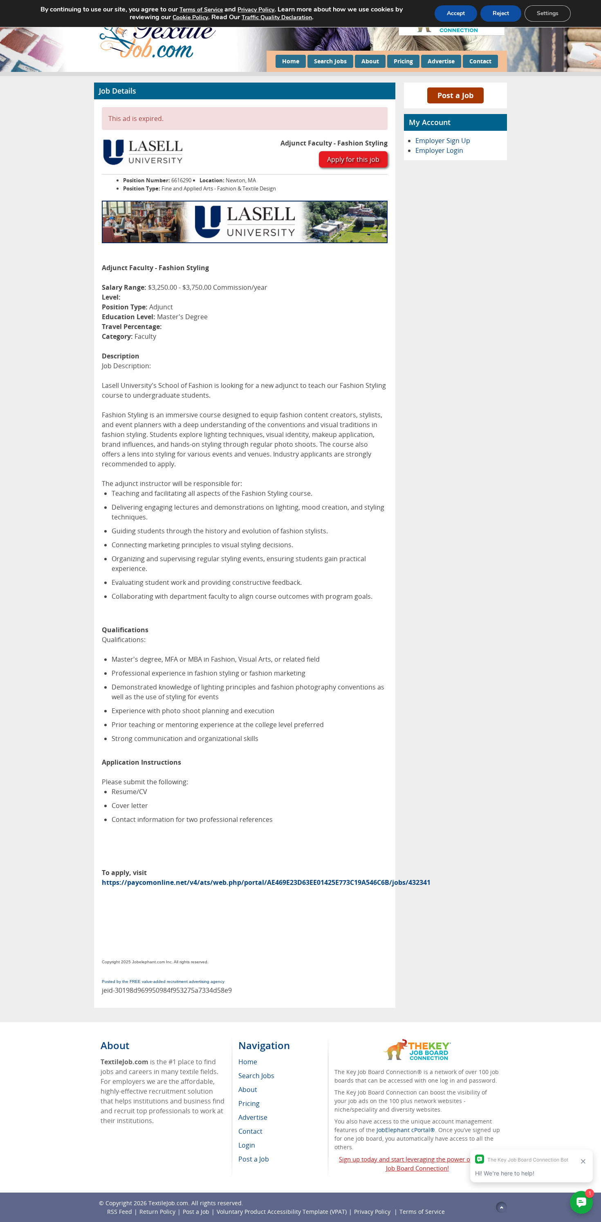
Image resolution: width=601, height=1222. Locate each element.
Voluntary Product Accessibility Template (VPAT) (282, 1211)
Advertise (441, 61)
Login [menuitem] (246, 1145)
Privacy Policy (373, 1211)
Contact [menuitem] (250, 1131)
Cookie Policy (190, 17)
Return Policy (157, 1211)
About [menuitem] (247, 1089)
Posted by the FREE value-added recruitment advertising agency (163, 981)
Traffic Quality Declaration (277, 17)
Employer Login (439, 150)
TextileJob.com (168, 1203)
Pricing (403, 61)
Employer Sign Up (442, 140)
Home (290, 61)
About (370, 61)
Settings (547, 13)
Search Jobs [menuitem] (256, 1075)
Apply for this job (353, 159)
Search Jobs (330, 61)
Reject (501, 13)
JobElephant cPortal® (406, 1130)
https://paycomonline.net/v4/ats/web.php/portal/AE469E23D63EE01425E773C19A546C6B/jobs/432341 (266, 882)
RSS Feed (119, 1211)
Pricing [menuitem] (249, 1103)
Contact (480, 61)
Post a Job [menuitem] (253, 1159)
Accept (456, 13)
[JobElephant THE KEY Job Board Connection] (417, 1043)
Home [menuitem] (247, 1061)
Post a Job (455, 95)
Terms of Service (422, 1211)
